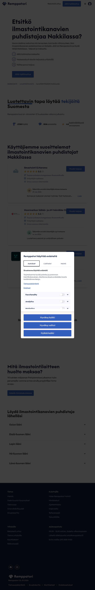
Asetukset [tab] (31, 264)
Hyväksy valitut (47, 325)
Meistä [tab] (63, 264)
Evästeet (27, 288)
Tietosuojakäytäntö (31, 284)
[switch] (62, 294)
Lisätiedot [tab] (47, 264)
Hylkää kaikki (47, 333)
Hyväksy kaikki (47, 317)
